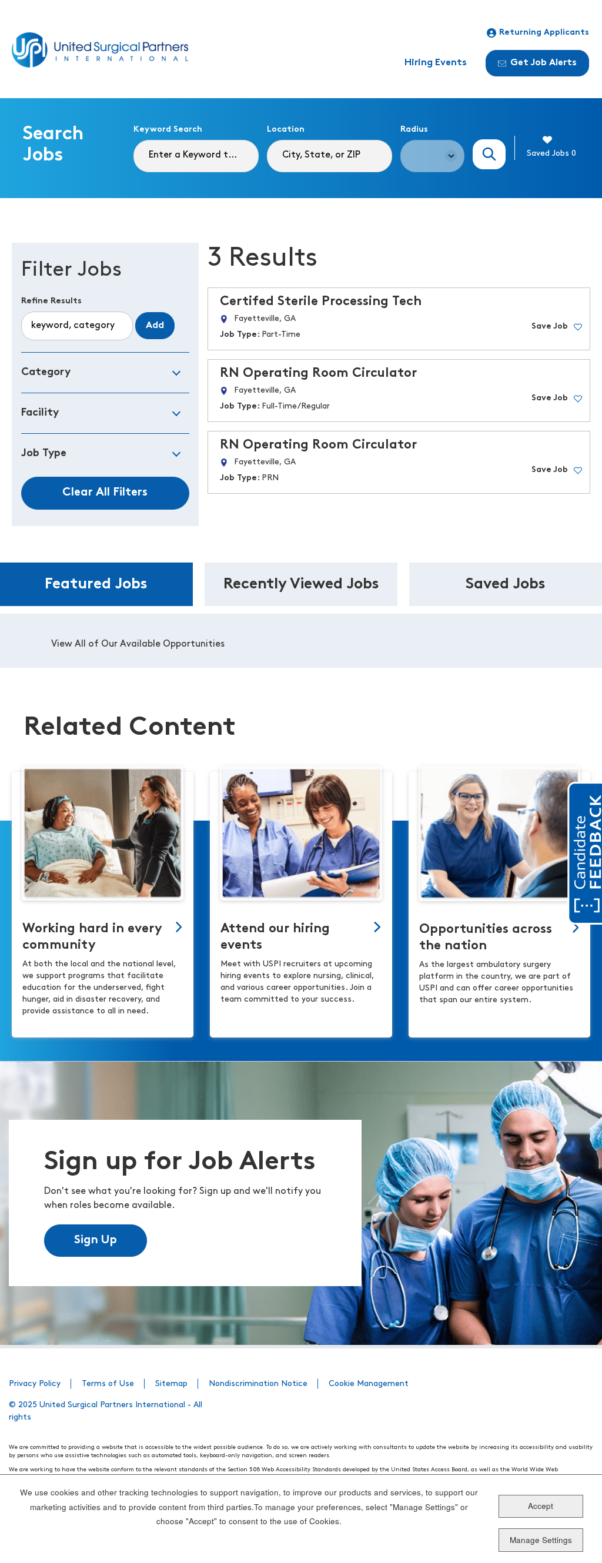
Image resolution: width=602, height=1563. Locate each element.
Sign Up (95, 1240)
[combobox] (329, 156)
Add (155, 325)
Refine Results (51, 301)
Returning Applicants (544, 32)
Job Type (43, 453)
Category (46, 372)
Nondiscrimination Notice (258, 1384)
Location (286, 129)
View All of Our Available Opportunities (138, 644)
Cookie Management (369, 1384)
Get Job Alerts (543, 63)
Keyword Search (167, 129)
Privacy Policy (35, 1384)
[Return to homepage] (100, 50)
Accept (540, 1505)
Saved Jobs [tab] (506, 585)
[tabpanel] (301, 641)
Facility (40, 413)
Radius (414, 129)
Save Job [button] (549, 326)
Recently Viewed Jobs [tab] (301, 585)
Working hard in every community (92, 937)
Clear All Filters (105, 492)
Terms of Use (108, 1384)
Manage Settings (541, 1539)
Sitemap (171, 1384)
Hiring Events (435, 63)
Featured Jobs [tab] (96, 585)
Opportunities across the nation (485, 938)
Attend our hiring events (275, 937)
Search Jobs (489, 154)
